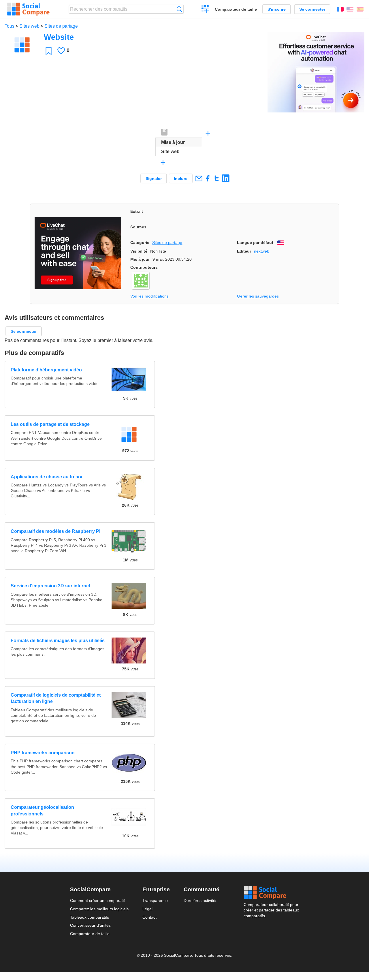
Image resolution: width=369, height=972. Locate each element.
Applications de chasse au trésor (47, 476)
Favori (48, 51)
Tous (9, 26)
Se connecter (312, 9)
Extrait (136, 211)
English (350, 9)
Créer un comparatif (205, 10)
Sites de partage (61, 26)
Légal (147, 909)
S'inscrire (277, 9)
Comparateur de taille (236, 9)
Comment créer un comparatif (97, 900)
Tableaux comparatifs (89, 917)
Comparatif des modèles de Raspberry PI (55, 531)
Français (340, 9)
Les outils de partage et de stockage (50, 424)
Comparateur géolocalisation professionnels (42, 810)
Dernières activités (200, 900)
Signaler (154, 178)
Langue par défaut (255, 242)
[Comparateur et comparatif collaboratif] (28, 9)
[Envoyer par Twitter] (217, 178)
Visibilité (138, 251)
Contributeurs (144, 267)
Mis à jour (140, 259)
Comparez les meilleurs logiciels (99, 909)
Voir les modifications (149, 296)
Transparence (155, 900)
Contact (149, 917)
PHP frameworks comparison (43, 752)
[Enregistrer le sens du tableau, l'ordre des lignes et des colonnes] (164, 132)
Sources (138, 227)
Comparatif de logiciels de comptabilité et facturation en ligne (56, 698)
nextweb (261, 251)
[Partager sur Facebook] (208, 178)
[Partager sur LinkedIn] (225, 178)
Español (360, 9)
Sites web (29, 26)
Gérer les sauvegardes (258, 296)
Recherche (179, 9)
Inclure (180, 178)
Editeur (244, 251)
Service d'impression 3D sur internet (50, 585)
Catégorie (139, 242)
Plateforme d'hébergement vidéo (46, 369)
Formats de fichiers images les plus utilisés (58, 640)
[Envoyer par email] (199, 178)
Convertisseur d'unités (90, 925)
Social (271, 893)
